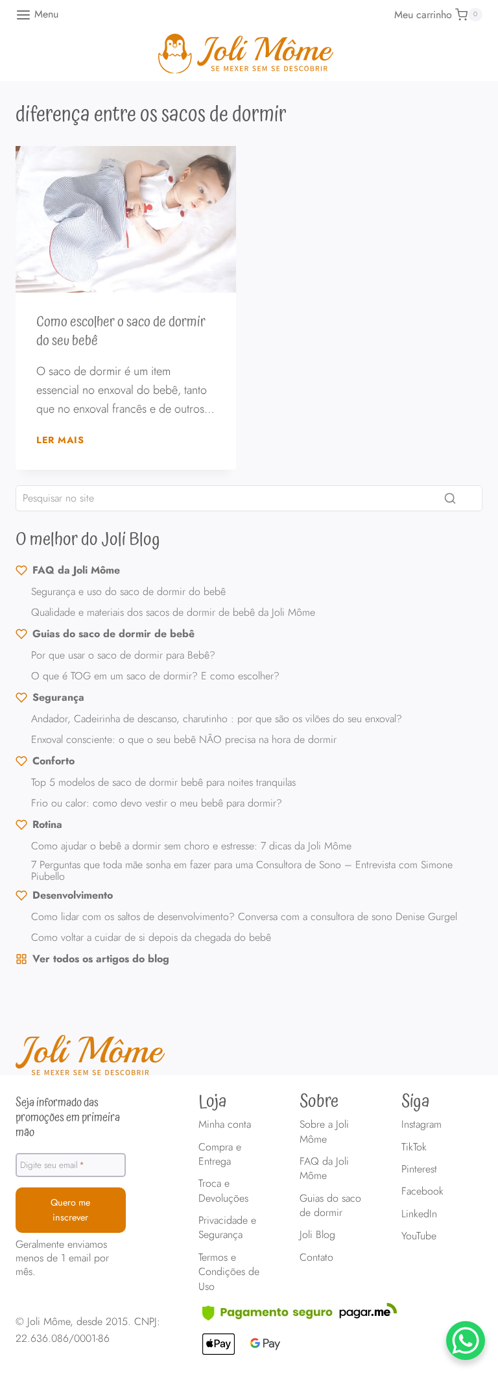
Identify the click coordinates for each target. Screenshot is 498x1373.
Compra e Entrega (219, 1154)
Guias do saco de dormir (330, 1205)
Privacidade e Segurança (227, 1227)
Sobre (319, 1102)
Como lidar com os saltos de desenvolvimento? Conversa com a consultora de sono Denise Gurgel (244, 916)
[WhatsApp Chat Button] (465, 1340)
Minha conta (224, 1124)
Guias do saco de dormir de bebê (113, 633)
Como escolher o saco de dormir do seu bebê (121, 331)
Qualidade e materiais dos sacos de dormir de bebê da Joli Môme (173, 612)
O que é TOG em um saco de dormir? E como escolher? (155, 675)
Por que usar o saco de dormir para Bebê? (123, 655)
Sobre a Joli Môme (324, 1131)
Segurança (58, 697)
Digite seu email (52, 1164)
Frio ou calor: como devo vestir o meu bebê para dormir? (156, 803)
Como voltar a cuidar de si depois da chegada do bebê (151, 937)
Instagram (421, 1124)
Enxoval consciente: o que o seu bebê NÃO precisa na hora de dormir (184, 739)
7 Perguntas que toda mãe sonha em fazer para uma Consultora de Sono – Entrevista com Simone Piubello (242, 870)
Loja (212, 1102)
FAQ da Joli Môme (76, 570)
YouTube (418, 1235)
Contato (316, 1257)
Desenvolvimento (72, 895)
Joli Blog (317, 1234)
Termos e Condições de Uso (228, 1272)
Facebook (422, 1191)
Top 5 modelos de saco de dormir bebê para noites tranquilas (163, 782)
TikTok (414, 1146)
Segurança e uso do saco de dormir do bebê (128, 591)
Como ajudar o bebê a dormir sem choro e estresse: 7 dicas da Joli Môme (191, 845)
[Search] (450, 498)
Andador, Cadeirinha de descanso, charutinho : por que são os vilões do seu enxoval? (216, 718)
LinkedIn (419, 1213)
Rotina (47, 824)
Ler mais (60, 439)
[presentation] (126, 219)
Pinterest (419, 1168)
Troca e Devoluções (223, 1190)
